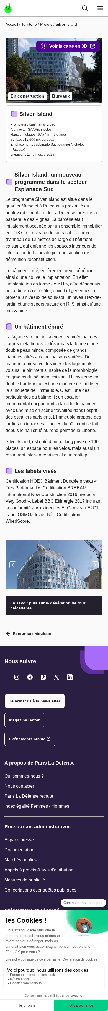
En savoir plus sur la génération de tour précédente (47, 605)
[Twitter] (16, 677)
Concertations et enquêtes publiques (40, 890)
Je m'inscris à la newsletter (34, 701)
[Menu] (100, 8)
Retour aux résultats (32, 633)
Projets (46, 24)
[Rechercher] (84, 8)
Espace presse (19, 839)
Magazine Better (24, 720)
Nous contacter (19, 786)
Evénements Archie (27, 739)
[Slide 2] (54, 580)
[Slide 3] (58, 580)
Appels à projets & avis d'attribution (38, 870)
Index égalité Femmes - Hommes (36, 806)
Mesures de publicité (24, 880)
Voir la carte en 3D (68, 46)
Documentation (19, 850)
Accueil (12, 24)
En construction (27, 96)
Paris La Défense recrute (28, 796)
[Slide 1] (49, 580)
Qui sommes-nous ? (24, 776)
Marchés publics (20, 860)
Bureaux (61, 96)
